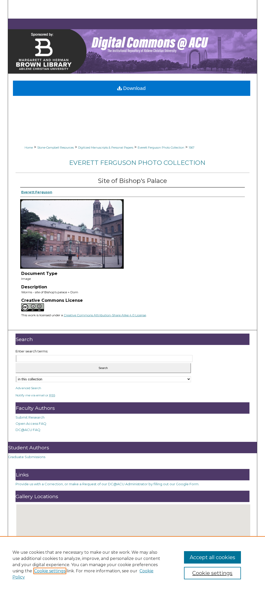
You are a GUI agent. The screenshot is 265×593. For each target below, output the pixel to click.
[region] (132, 564)
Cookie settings (49, 570)
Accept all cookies (212, 557)
